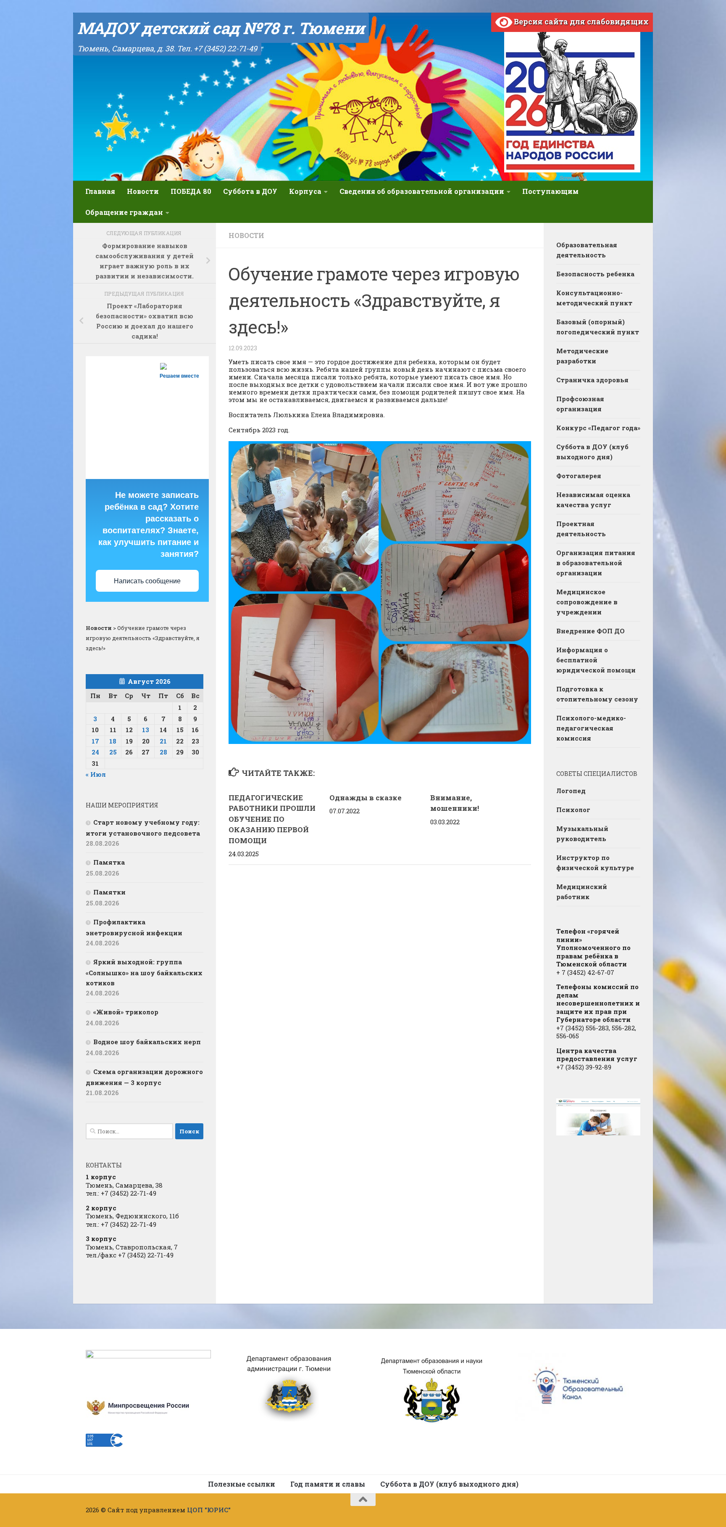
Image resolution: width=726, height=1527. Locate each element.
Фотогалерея (578, 475)
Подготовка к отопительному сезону (597, 694)
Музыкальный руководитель (582, 833)
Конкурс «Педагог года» (598, 427)
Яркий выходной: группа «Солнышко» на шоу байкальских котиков (144, 972)
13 (145, 729)
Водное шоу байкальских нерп (147, 1041)
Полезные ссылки (241, 1483)
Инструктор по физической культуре (595, 862)
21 (163, 741)
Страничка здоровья (592, 380)
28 (163, 752)
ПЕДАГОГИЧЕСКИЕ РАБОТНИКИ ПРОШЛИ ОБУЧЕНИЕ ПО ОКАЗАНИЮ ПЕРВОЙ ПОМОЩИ (272, 819)
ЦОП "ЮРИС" (209, 1510)
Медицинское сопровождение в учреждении (587, 602)
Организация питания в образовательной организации (595, 562)
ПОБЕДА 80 (191, 191)
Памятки (109, 892)
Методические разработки (582, 356)
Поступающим (550, 191)
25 (113, 752)
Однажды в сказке (365, 797)
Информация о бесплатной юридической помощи (596, 660)
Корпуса (305, 191)
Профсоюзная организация (580, 403)
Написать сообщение (147, 581)
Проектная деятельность (581, 528)
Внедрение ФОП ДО (590, 631)
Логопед (571, 790)
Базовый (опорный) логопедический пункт (597, 327)
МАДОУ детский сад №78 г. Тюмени (221, 27)
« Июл (96, 774)
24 (95, 752)
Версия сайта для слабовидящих (580, 21)
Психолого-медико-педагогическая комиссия (591, 728)
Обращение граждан (124, 212)
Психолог (573, 809)
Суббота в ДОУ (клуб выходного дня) (592, 451)
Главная (100, 191)
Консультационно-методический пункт (594, 297)
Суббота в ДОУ (250, 191)
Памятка (109, 862)
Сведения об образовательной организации (421, 191)
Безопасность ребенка (595, 274)
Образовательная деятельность (586, 250)
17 (95, 741)
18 (112, 741)
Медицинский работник (581, 891)
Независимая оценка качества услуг (593, 499)
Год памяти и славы (327, 1483)
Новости (143, 191)
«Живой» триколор (125, 1012)
